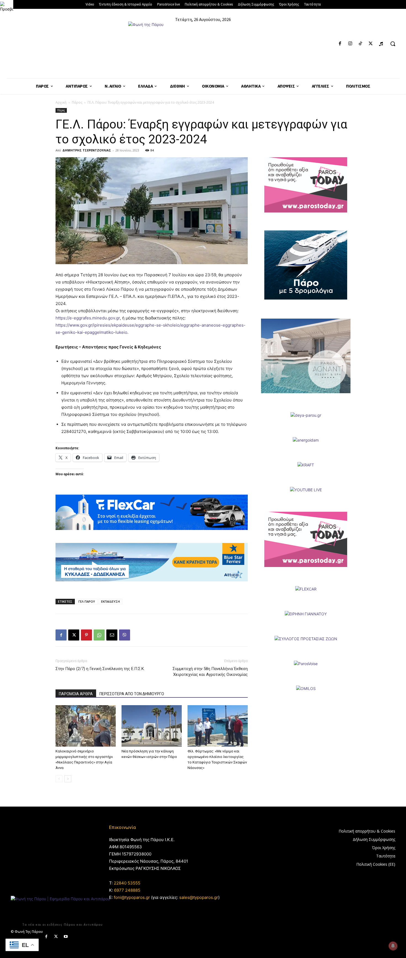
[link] (6, 6)
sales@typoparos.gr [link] (198, 897)
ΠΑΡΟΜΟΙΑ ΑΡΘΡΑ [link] (76, 694)
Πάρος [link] (77, 102)
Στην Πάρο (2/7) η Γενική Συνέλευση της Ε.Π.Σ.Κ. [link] (100, 668)
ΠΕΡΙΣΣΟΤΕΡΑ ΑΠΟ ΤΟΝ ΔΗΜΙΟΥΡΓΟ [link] (131, 694)
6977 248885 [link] (127, 890)
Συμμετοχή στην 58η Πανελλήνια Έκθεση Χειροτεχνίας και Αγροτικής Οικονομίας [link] (210, 671)
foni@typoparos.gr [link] (132, 897)
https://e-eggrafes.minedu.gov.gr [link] (88, 318)
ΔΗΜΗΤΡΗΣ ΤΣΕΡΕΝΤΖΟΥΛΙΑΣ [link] (86, 150)
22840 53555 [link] (127, 883)
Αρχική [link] (61, 102)
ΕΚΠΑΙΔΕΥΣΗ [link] (110, 601)
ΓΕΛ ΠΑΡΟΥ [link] (86, 601)
